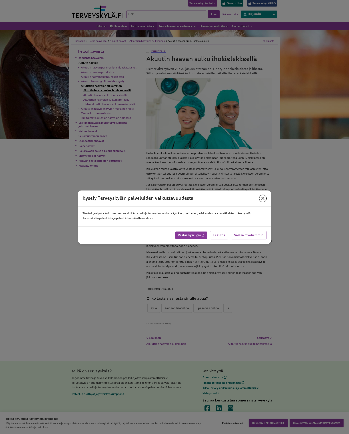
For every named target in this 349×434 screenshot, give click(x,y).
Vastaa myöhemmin (248, 235)
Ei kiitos (219, 235)
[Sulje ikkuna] (262, 198)
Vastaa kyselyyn (189, 235)
